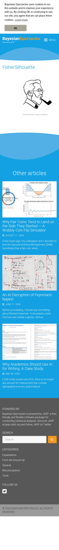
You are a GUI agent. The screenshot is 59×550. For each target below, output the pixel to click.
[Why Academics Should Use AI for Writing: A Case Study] (29, 341)
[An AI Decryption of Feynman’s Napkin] (29, 272)
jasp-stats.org (12, 424)
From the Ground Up (13, 460)
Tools (5, 475)
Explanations (9, 455)
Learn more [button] (21, 20)
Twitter (47, 424)
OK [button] (15, 28)
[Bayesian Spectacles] (21, 40)
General (6, 465)
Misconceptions (11, 470)
